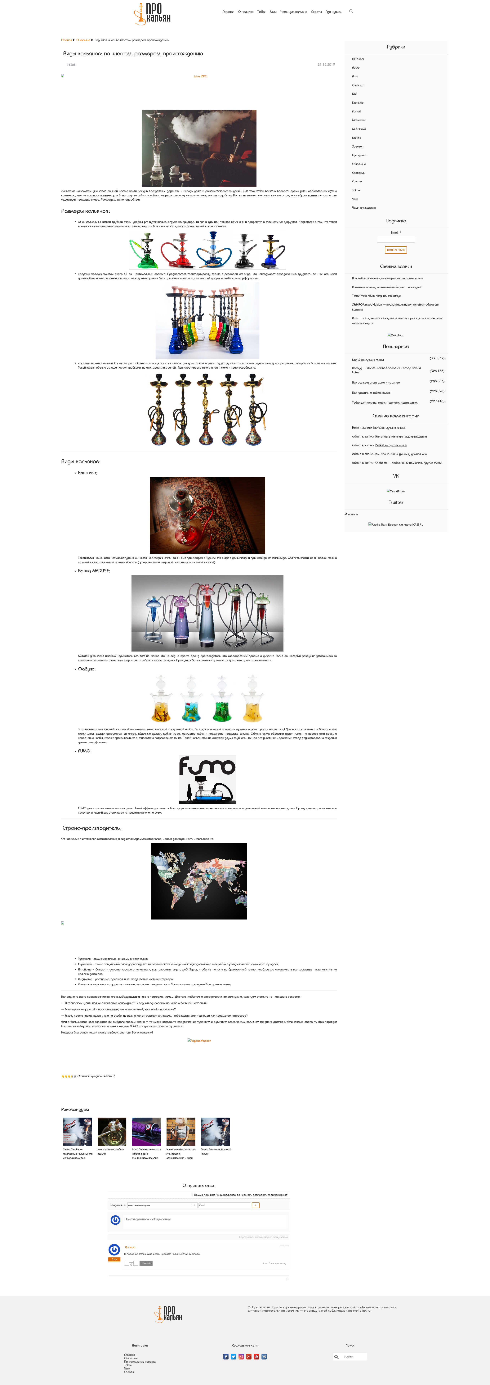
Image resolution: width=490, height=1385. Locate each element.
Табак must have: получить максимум (376, 295)
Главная (228, 11)
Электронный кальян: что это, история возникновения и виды (181, 1153)
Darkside (358, 102)
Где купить (334, 11)
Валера (130, 1247)
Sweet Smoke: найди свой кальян (216, 1151)
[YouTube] (256, 1354)
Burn (355, 76)
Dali (354, 93)
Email (396, 232)
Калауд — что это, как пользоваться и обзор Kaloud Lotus (386, 370)
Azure (356, 67)
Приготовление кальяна (140, 1361)
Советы (316, 11)
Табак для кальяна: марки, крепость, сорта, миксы (385, 402)
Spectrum (358, 146)
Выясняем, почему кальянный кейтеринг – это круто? (386, 287)
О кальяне (246, 11)
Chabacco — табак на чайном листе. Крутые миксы (408, 462)
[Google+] (249, 1354)
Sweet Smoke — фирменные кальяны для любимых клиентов (78, 1153)
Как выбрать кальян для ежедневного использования (387, 278)
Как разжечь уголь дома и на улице (376, 382)
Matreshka (359, 120)
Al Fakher (358, 59)
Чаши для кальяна (293, 11)
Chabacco (358, 85)
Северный (358, 172)
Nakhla (356, 137)
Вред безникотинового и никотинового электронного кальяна (146, 1153)
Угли (273, 11)
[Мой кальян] (152, 13)
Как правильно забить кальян (111, 1151)
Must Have (359, 128)
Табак (261, 11)
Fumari (356, 111)
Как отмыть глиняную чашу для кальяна (401, 436)
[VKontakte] (264, 1354)
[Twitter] (233, 1354)
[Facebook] (226, 1354)
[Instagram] (241, 1354)
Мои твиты (351, 514)
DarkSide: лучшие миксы (368, 359)
